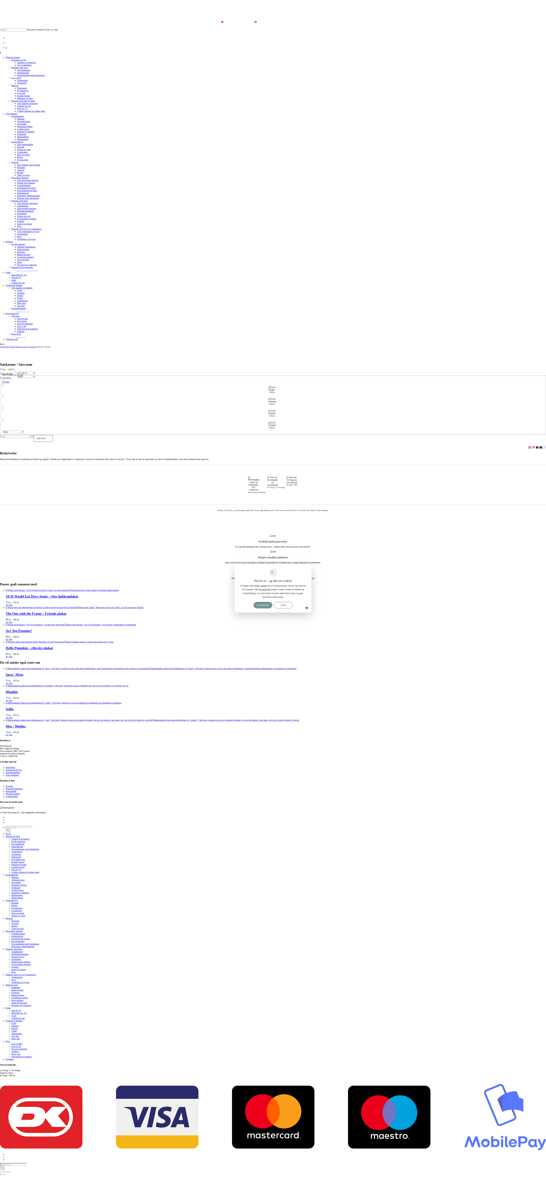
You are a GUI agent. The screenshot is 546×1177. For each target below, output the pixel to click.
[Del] (7, 1171)
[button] (27, 270)
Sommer (15, 1026)
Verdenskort (16, 852)
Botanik (14, 903)
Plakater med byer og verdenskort (21, 975)
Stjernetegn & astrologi (21, 1056)
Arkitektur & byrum (20, 982)
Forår (13, 1023)
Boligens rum (12, 985)
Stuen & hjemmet (19, 1003)
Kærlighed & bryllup (20, 939)
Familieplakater (18, 934)
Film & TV (16, 870)
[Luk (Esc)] (10, 1171)
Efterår (14, 1028)
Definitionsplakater (19, 954)
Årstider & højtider (14, 1021)
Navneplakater (17, 844)
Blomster (15, 921)
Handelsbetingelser (14, 789)
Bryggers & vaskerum (21, 1005)
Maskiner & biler (19, 864)
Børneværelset (17, 995)
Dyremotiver (17, 908)
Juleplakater (16, 1033)
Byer (13, 972)
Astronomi (16, 854)
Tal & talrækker (18, 841)
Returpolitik (11, 791)
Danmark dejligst (19, 885)
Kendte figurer (17, 862)
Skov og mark (17, 913)
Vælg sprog (5, 378)
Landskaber (16, 911)
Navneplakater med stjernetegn (25, 849)
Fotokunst (15, 887)
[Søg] (8, 831)
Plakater (12, 347)
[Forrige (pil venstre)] (1, 1174)
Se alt (8, 834)
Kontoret (15, 992)
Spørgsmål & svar (14, 770)
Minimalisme (17, 898)
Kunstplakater (12, 875)
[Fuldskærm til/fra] (4, 1171)
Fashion (14, 967)
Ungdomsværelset (19, 998)
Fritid (8, 1008)
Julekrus (15, 1051)
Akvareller (16, 882)
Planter (14, 926)
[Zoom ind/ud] (1, 1171)
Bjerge (14, 905)
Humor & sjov (17, 957)
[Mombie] (67, 686)
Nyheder (10, 1059)
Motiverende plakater (20, 962)
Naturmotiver (12, 900)
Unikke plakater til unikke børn (25, 872)
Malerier (15, 877)
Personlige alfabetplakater (22, 946)
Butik (7, 347)
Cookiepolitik (12, 796)
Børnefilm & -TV (19, 1013)
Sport (13, 1016)
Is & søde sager (18, 859)
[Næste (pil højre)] (4, 1174)
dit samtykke (265, 589)
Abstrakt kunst (17, 880)
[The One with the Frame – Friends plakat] (74, 607)
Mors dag (15, 1039)
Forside (2, 347)
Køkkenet (15, 987)
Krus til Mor (16, 1044)
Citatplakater (32, 347)
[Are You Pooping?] (71, 625)
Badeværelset (17, 990)
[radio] (273, 381)
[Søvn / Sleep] (151, 668)
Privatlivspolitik (13, 794)
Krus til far (16, 1046)
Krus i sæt (15, 1054)
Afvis (283, 605)
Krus (8, 1041)
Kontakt (9, 786)
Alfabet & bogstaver (20, 839)
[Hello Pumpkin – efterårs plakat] (60, 642)
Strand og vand (18, 916)
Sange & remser (18, 969)
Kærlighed (16, 959)
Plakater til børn (13, 836)
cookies (263, 586)
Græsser (15, 923)
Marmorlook (17, 895)
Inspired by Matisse (20, 893)
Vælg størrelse (6, 374)
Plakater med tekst (21, 347)
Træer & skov (17, 928)
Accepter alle (263, 605)
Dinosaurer (16, 857)
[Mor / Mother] (152, 720)
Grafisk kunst (17, 890)
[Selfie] (63, 703)
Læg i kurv (41, 438)
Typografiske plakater (21, 964)
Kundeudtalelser (13, 772)
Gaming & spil (18, 867)
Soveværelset (17, 1000)
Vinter (14, 1031)
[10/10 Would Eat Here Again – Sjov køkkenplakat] (62, 590)
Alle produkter (12, 775)
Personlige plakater (14, 931)
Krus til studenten (19, 1049)
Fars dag (15, 1036)
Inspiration (10, 767)
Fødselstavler (17, 846)
